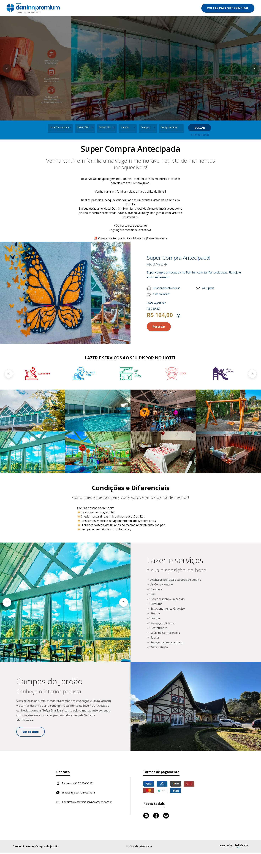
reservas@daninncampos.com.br (87, 802)
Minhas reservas (201, 135)
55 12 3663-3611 (78, 783)
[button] (6, 68)
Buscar (200, 127)
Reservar (159, 327)
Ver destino (30, 732)
